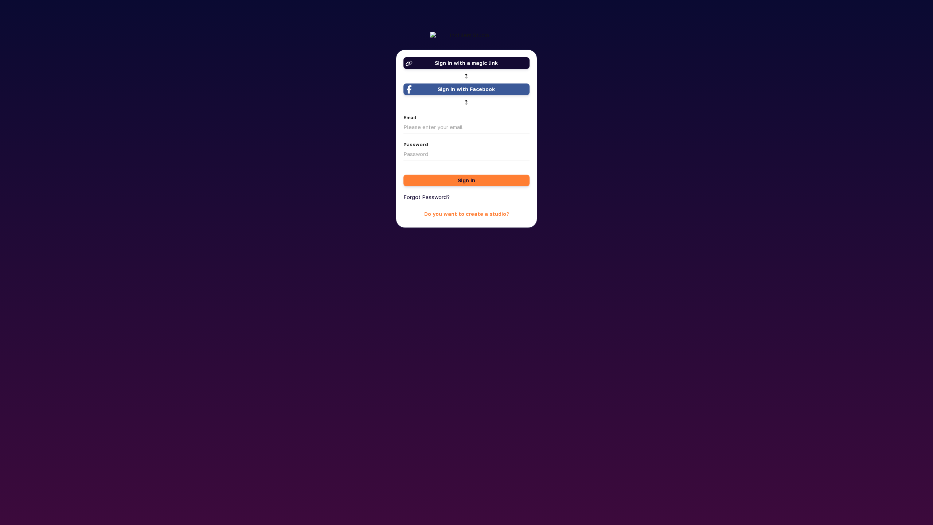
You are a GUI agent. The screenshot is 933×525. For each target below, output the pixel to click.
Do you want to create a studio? (466, 214)
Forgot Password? (426, 197)
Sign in (466, 180)
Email (410, 117)
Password (415, 144)
